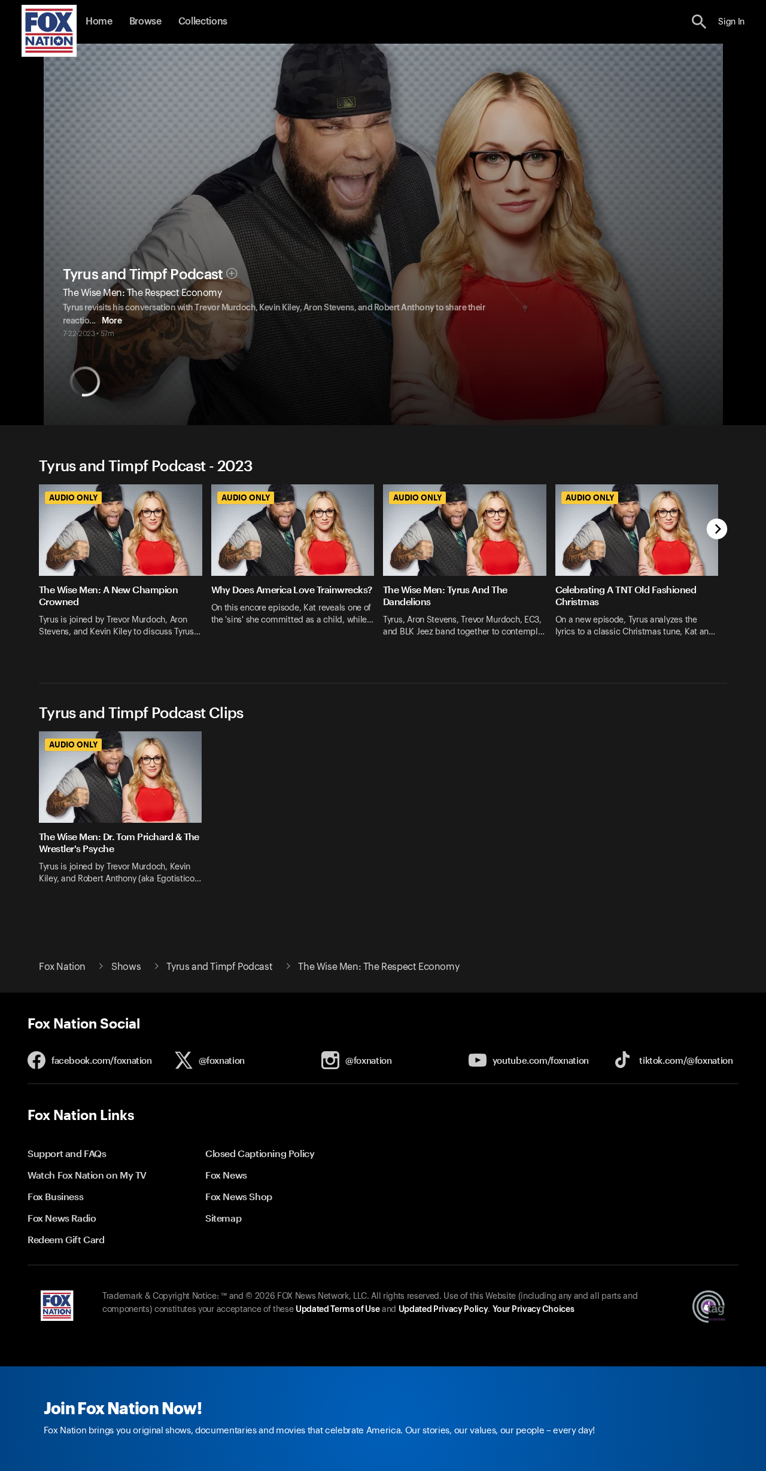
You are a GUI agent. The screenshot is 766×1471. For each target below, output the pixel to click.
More (111, 321)
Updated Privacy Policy (443, 1309)
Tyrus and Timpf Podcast (143, 274)
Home (99, 21)
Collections (202, 21)
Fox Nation (62, 967)
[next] (717, 530)
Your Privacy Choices (533, 1309)
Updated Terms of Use (337, 1309)
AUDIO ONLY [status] (73, 497)
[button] (699, 22)
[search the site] (699, 22)
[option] (125, 568)
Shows (126, 967)
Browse (145, 21)
